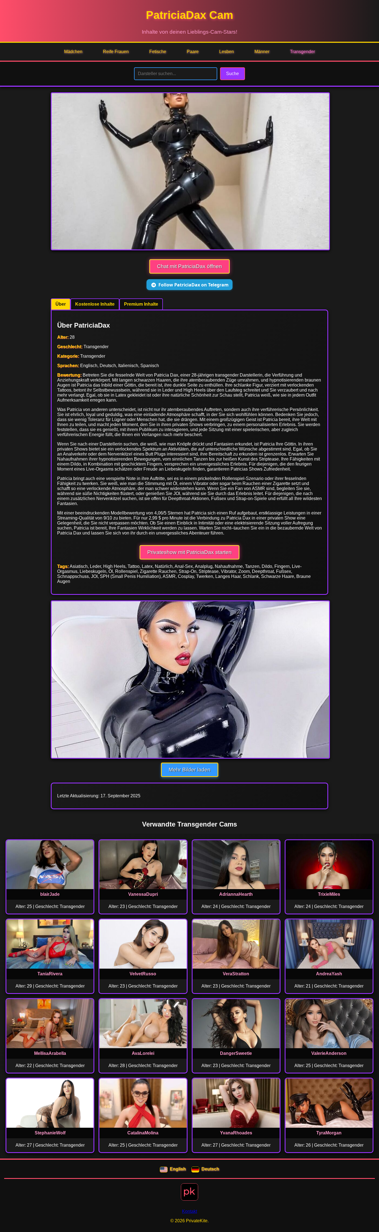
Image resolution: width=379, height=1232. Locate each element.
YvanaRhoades (236, 1132)
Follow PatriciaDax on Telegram (193, 285)
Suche (232, 73)
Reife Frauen (116, 51)
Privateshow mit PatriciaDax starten (189, 552)
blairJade (50, 894)
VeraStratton (236, 973)
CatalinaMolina (142, 1132)
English (178, 1169)
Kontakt (189, 1211)
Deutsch (210, 1169)
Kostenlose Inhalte (95, 304)
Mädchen (73, 51)
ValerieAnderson (329, 1053)
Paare (193, 51)
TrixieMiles (329, 894)
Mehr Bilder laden (190, 770)
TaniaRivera (49, 973)
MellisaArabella (50, 1053)
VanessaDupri (143, 894)
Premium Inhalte (141, 304)
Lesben (226, 51)
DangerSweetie (236, 1053)
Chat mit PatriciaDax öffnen (189, 266)
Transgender (302, 51)
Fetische (157, 51)
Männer (261, 51)
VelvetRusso (143, 973)
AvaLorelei (143, 1053)
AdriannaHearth (236, 894)
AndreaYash (329, 973)
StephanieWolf (50, 1132)
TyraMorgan (329, 1132)
